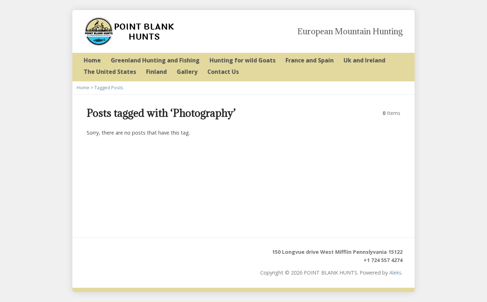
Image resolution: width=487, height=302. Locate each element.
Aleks (395, 272)
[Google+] (127, 256)
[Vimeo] (156, 256)
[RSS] (88, 256)
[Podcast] (98, 256)
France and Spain (310, 60)
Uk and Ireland (364, 60)
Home (92, 60)
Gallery (187, 72)
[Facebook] (117, 256)
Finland (156, 72)
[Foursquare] (185, 256)
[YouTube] (146, 256)
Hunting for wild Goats (243, 60)
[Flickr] (165, 256)
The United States (110, 72)
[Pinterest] (136, 256)
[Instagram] (175, 256)
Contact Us (223, 72)
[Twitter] (108, 256)
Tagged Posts (108, 87)
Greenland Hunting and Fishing (155, 60)
